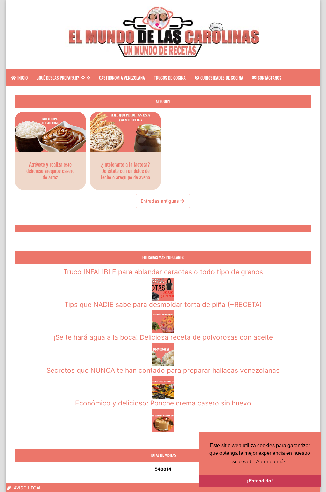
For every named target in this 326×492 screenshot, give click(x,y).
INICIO (22, 77)
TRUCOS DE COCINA (170, 77)
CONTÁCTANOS (269, 77)
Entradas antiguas (160, 201)
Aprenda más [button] (271, 461)
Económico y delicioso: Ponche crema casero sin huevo (163, 403)
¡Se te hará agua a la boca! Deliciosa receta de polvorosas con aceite (163, 337)
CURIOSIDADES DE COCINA (221, 77)
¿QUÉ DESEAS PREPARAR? (58, 77)
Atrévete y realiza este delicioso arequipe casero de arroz (50, 170)
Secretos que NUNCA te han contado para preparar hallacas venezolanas (163, 370)
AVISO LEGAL (27, 487)
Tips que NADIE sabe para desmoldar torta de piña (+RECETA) (163, 304)
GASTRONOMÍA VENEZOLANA (122, 77)
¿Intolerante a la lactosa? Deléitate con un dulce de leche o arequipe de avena (125, 170)
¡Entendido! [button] (260, 480)
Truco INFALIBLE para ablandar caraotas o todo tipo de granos (163, 272)
